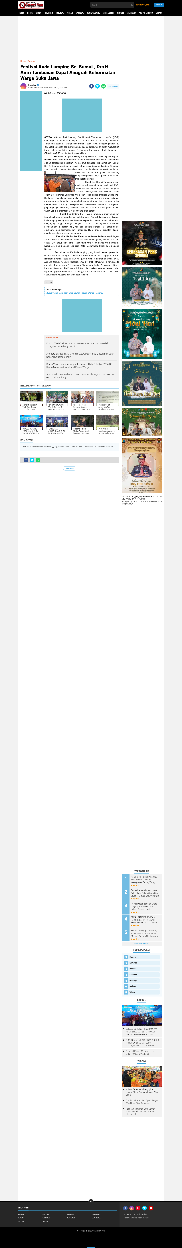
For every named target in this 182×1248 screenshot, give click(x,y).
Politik (21, 1221)
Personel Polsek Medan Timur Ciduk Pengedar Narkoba (140, 1052)
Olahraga (131, 13)
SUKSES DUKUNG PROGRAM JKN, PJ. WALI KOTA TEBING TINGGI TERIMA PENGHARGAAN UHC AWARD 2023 (142, 1032)
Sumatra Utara (93, 13)
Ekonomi (120, 13)
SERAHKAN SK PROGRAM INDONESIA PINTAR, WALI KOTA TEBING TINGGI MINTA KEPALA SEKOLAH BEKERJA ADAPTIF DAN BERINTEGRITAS (144, 920)
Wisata (159, 13)
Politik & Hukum (146, 13)
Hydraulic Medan (140, 1214)
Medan (70, 13)
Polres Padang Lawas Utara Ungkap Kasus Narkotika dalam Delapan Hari (144, 907)
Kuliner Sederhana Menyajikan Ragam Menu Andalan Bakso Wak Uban (142, 1092)
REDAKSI (127, 1214)
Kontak (146, 1218)
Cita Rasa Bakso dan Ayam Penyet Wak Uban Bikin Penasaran (142, 1101)
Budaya (133, 986)
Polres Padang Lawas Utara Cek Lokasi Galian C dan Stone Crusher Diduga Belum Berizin (145, 893)
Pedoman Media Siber (133, 1218)
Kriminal (60, 13)
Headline (49, 13)
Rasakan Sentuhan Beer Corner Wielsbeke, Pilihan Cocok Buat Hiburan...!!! (140, 1112)
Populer (159, 5)
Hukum (21, 1218)
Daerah (39, 13)
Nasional (80, 13)
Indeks (30, 13)
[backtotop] (91, 1201)
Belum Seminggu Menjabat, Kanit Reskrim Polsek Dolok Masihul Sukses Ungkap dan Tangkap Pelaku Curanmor (144, 933)
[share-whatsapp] (103, 86)
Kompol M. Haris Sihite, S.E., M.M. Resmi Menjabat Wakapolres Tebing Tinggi (144, 880)
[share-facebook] (91, 86)
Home (21, 13)
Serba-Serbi (108, 13)
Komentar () (113, 86)
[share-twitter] (97, 86)
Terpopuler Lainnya (141, 944)
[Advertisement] (91, 36)
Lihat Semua (69, 468)
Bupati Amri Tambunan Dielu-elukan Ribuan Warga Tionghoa (74, 293)
